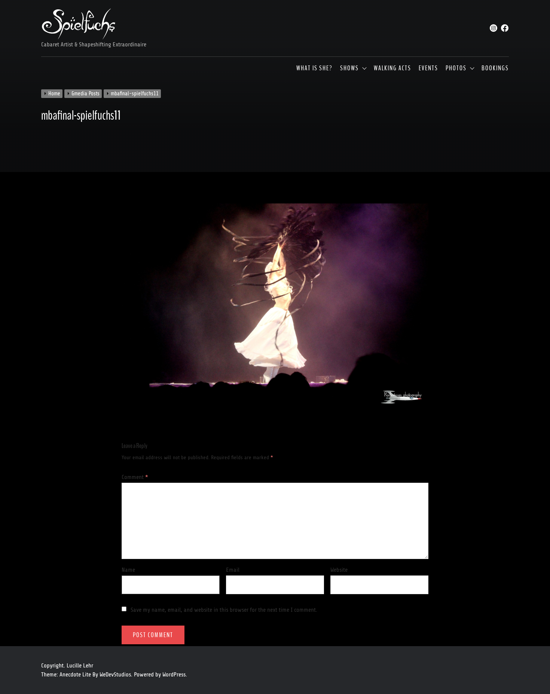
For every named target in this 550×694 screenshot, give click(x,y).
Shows (349, 68)
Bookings (495, 68)
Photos (456, 68)
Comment (135, 477)
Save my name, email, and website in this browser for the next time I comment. (224, 610)
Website (339, 569)
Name (128, 569)
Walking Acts (392, 68)
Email (232, 569)
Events (428, 68)
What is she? (314, 68)
